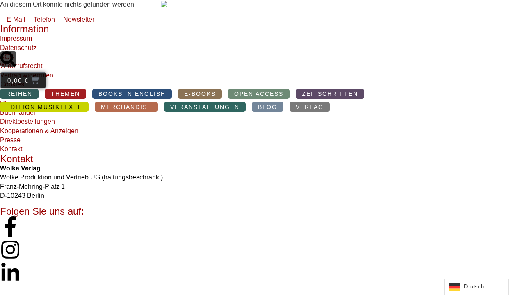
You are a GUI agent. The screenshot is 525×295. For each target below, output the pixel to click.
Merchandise (126, 107)
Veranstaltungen (205, 107)
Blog (267, 107)
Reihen (19, 94)
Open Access (258, 94)
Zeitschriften (330, 94)
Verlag (310, 107)
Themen (65, 94)
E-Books (200, 94)
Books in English (132, 94)
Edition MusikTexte (44, 107)
